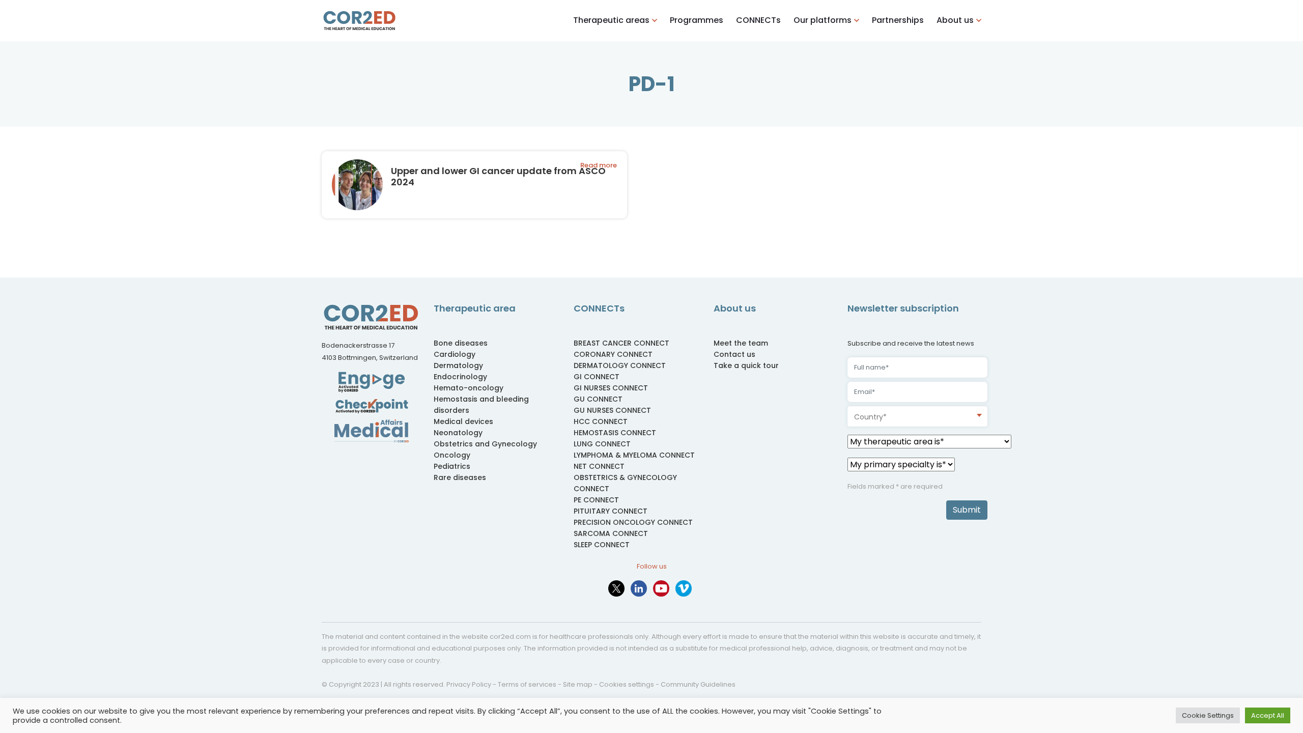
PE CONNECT (596, 500)
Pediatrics (452, 466)
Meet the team (741, 343)
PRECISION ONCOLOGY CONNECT (633, 522)
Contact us (734, 354)
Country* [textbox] (870, 417)
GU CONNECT (598, 399)
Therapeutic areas (611, 20)
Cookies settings (626, 684)
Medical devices (463, 421)
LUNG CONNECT (602, 444)
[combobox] (917, 416)
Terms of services (527, 684)
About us (955, 20)
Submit (967, 510)
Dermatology (458, 365)
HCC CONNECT (601, 421)
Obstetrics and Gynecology (485, 444)
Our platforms (823, 20)
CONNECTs (758, 20)
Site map (577, 684)
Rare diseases (460, 477)
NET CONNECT (599, 466)
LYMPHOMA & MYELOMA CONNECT (634, 455)
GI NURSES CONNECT (611, 388)
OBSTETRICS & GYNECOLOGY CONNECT (625, 483)
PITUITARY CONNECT (610, 511)
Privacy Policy (468, 684)
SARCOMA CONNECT (611, 533)
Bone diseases (461, 343)
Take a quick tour (746, 365)
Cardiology (454, 354)
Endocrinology (460, 377)
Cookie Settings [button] (1208, 715)
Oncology (452, 455)
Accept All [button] (1267, 715)
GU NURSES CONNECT (612, 410)
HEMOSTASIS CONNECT (615, 433)
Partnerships (898, 20)
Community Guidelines (698, 684)
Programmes (696, 20)
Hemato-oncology (468, 388)
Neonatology (458, 433)
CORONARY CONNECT (613, 354)
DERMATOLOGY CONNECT (620, 365)
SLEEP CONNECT (602, 545)
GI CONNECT (596, 377)
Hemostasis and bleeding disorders (481, 404)
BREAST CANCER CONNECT (621, 343)
